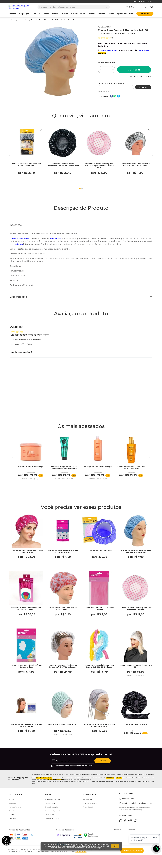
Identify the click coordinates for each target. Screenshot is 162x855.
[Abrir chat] (156, 848)
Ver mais (102, 53)
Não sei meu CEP (103, 91)
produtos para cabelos (44, 778)
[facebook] (111, 96)
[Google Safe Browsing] (91, 836)
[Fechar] (159, 835)
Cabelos (13, 20)
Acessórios (20, 20)
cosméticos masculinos (55, 779)
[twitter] (118, 96)
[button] (10, 155)
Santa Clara (143, 50)
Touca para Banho (109, 50)
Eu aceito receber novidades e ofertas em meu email (73, 766)
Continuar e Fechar (132, 851)
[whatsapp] (114, 96)
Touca (26, 20)
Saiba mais (80, 851)
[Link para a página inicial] (9, 19)
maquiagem (110, 778)
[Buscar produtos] (106, 7)
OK (115, 846)
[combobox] (73, 7)
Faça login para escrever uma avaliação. (26, 339)
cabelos (19, 244)
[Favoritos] (145, 7)
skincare (119, 778)
